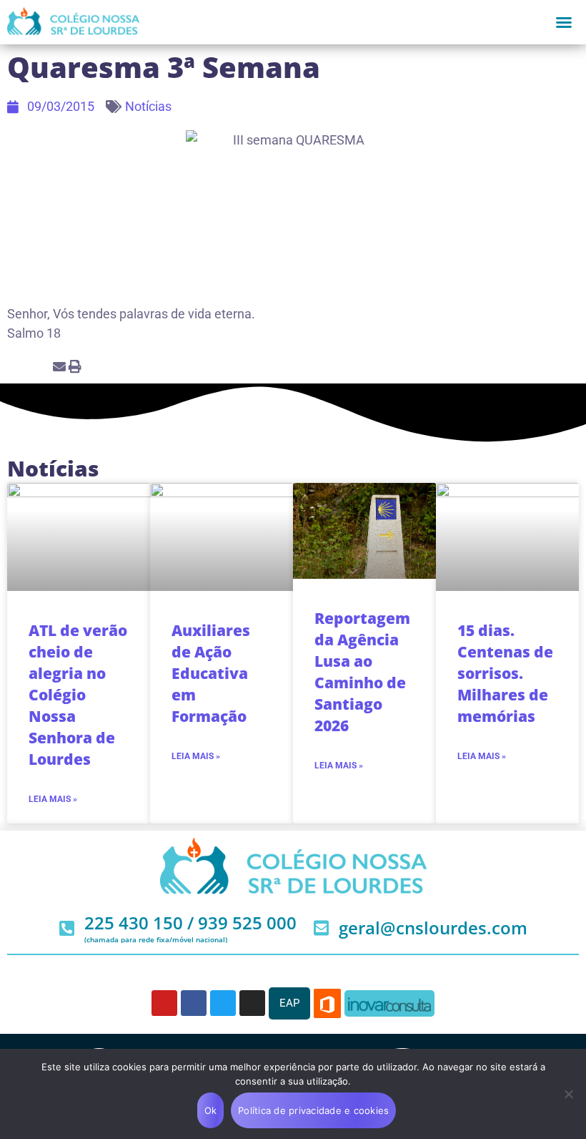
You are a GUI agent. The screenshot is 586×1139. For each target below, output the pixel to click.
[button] (564, 22)
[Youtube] (164, 1003)
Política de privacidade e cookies (313, 1110)
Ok (210, 1110)
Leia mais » (53, 799)
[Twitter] (223, 1003)
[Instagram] (252, 1003)
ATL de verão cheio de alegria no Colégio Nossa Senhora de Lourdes (78, 694)
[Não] (568, 1094)
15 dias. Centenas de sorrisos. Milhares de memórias (505, 673)
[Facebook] (194, 1003)
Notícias (148, 106)
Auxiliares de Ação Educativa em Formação (211, 673)
